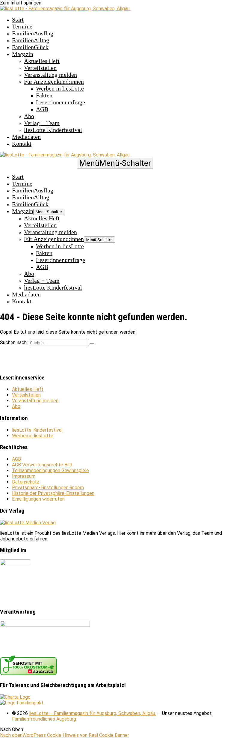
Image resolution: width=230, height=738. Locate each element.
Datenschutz (25, 482)
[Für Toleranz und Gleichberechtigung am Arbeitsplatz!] (15, 697)
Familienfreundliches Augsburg (44, 719)
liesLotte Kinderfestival (53, 129)
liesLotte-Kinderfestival (37, 430)
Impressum (23, 476)
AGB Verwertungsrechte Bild (42, 465)
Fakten (44, 95)
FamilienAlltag (30, 40)
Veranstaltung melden (50, 74)
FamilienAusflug (32, 33)
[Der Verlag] (28, 522)
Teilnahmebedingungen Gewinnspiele (50, 470)
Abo (29, 116)
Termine (22, 26)
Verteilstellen (40, 67)
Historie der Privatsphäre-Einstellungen (53, 493)
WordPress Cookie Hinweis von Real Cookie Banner (75, 735)
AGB (42, 109)
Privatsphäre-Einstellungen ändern (48, 487)
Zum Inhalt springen (20, 3)
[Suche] (92, 344)
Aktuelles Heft (42, 61)
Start (18, 19)
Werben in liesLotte (60, 88)
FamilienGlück (30, 47)
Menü (115, 163)
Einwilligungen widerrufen (38, 499)
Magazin (22, 54)
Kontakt (21, 143)
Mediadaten (26, 136)
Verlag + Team (42, 123)
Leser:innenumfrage (60, 102)
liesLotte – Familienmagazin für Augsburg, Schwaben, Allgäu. (92, 713)
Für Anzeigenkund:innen (54, 81)
